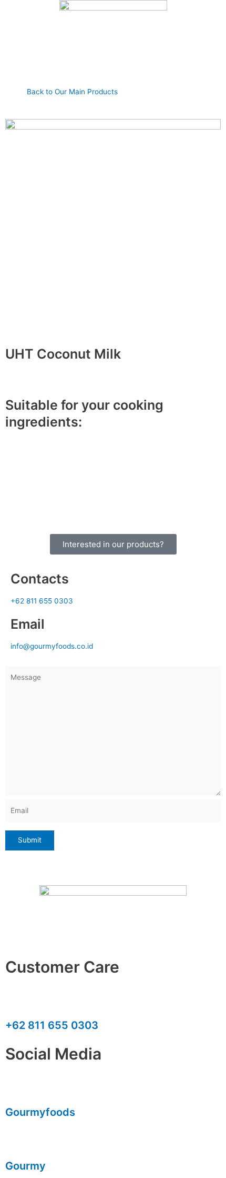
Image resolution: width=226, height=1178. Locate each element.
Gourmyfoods (40, 1112)
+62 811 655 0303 (51, 1025)
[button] (113, 71)
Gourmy (25, 1166)
